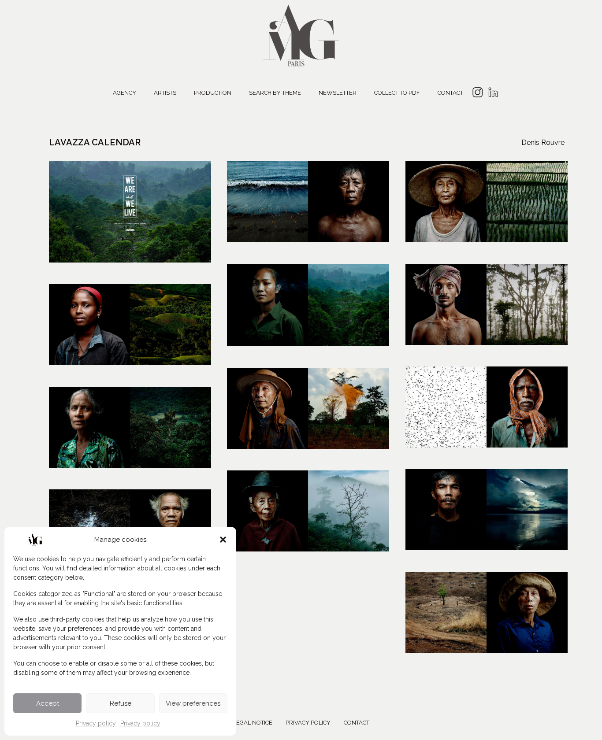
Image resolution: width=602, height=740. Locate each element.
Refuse (120, 703)
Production (212, 92)
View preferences (193, 703)
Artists (165, 92)
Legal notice (252, 722)
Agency (124, 92)
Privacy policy (96, 723)
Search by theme (275, 92)
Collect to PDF (397, 92)
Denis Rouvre (543, 142)
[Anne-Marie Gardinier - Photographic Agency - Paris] (301, 34)
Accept (47, 703)
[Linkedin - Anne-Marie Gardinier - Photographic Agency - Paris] (492, 93)
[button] (223, 539)
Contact (450, 92)
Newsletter (338, 92)
